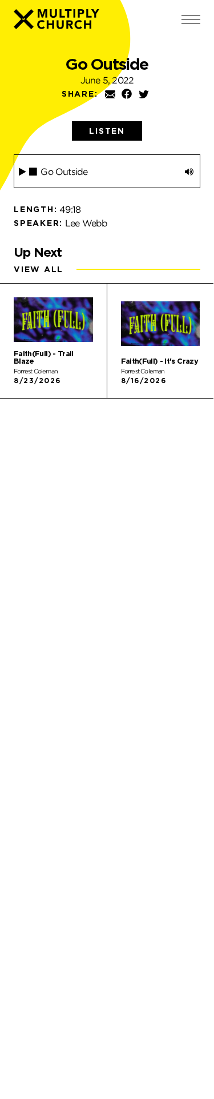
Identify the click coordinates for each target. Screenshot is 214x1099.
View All (38, 269)
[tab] (107, 131)
